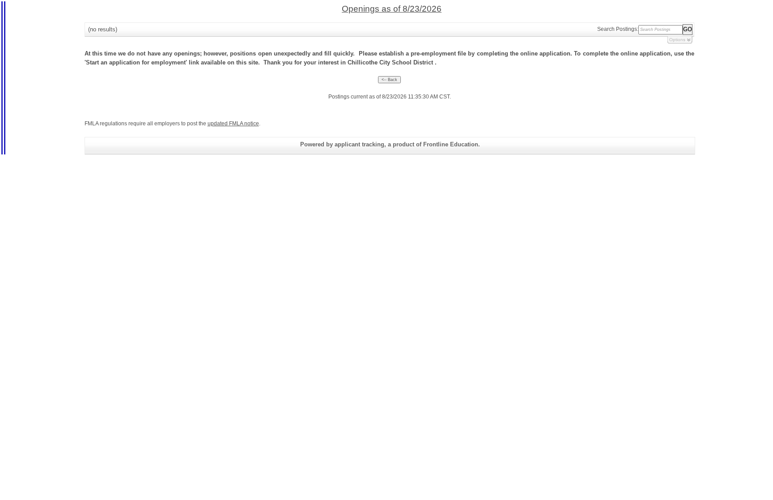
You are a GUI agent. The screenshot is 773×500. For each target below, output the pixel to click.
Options (677, 39)
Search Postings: (617, 29)
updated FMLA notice (233, 123)
